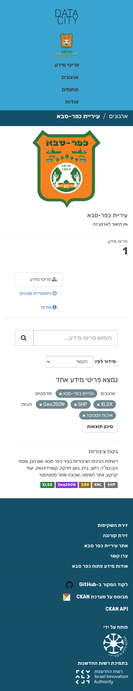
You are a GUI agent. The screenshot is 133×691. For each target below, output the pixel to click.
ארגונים (69, 77)
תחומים (70, 89)
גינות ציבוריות (103, 451)
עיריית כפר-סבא (78, 116)
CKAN (83, 597)
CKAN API (116, 609)
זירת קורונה (115, 535)
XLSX (47, 485)
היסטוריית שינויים (36, 293)
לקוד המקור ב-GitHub (103, 584)
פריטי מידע (66, 65)
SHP (111, 485)
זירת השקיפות (113, 525)
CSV (85, 485)
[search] (24, 338)
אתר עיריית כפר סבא (106, 546)
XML (98, 485)
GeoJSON (67, 485)
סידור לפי (106, 361)
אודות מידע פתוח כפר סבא (100, 566)
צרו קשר (119, 556)
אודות (71, 101)
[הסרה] (60, 394)
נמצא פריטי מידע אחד (87, 379)
